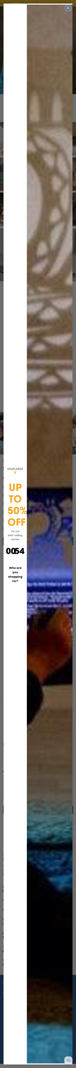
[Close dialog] (68, 8)
